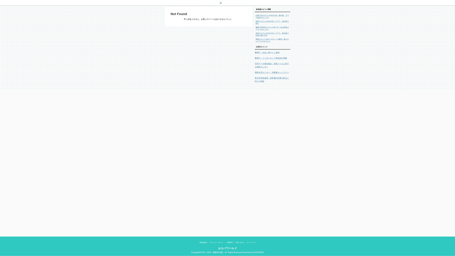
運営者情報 (203, 242)
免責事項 (229, 242)
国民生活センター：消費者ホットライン (272, 72)
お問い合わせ (239, 242)
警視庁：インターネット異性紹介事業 (271, 58)
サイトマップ (251, 242)
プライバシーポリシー (217, 242)
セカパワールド (227, 248)
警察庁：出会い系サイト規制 (267, 53)
